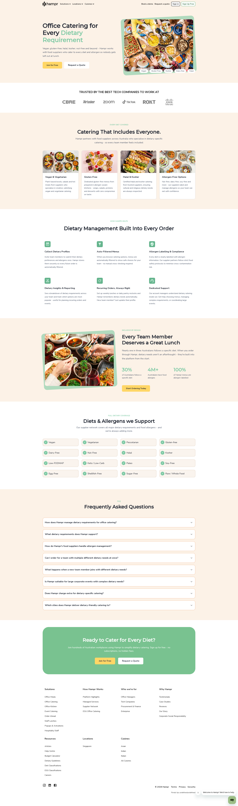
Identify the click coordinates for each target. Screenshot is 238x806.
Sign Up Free (188, 4)
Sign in (176, 4)
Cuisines (88, 4)
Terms (174, 787)
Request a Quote (76, 65)
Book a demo (147, 4)
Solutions (64, 4)
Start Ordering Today (136, 388)
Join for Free (52, 65)
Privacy (182, 787)
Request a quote (162, 4)
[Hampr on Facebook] (55, 786)
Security (191, 787)
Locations (76, 4)
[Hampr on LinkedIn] (49, 786)
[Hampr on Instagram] (44, 786)
